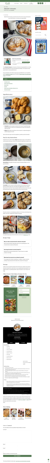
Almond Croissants (7, 89)
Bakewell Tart (26, 234)
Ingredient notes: (7, 81)
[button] (10, 305)
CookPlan (25, 3)
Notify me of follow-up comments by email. (10, 453)
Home (4, 6)
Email (4, 448)
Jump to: (5, 79)
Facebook (23, 399)
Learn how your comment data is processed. (23, 461)
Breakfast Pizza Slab (9, 74)
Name (4, 444)
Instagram (20, 399)
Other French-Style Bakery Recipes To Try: (11, 88)
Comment (5, 429)
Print (11, 342)
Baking (7, 6)
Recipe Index (16, 3)
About (21, 3)
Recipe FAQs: (6, 85)
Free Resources (31, 3)
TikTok (27, 399)
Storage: (5, 86)
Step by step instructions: (8, 83)
